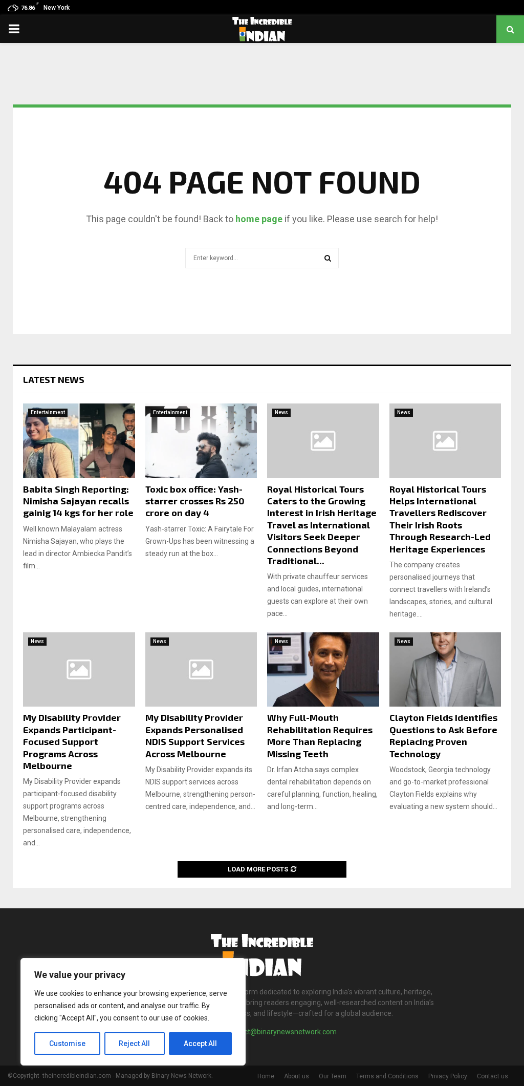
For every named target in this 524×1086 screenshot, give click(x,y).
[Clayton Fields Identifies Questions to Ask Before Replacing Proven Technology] (445, 669)
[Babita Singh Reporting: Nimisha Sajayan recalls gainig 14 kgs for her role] (79, 440)
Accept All (200, 1043)
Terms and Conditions (387, 1076)
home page (258, 219)
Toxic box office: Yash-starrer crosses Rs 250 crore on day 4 (195, 501)
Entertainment (48, 412)
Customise (67, 1043)
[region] (133, 1012)
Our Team (332, 1076)
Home (265, 1076)
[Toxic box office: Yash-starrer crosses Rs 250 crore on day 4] (201, 440)
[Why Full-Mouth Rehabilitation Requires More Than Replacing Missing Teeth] (323, 669)
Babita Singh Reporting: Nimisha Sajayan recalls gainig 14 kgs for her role (78, 501)
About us (296, 1076)
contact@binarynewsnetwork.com (281, 1032)
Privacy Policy (447, 1076)
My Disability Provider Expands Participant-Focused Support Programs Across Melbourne (72, 741)
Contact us (492, 1076)
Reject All (134, 1043)
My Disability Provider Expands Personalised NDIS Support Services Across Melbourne (195, 735)
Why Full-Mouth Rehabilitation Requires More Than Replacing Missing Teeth (320, 735)
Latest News (53, 379)
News (281, 412)
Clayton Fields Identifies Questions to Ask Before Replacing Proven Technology (443, 735)
